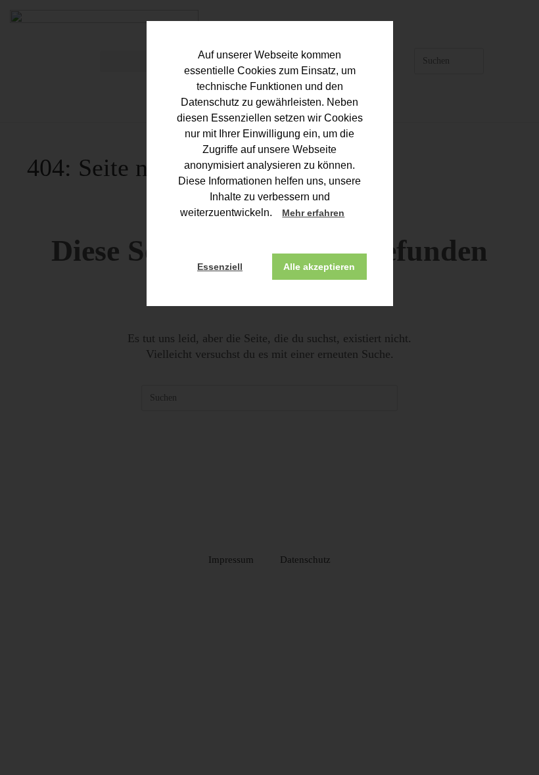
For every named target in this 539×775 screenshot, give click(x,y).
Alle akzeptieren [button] (319, 266)
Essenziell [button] (220, 266)
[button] (357, 214)
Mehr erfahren (313, 213)
